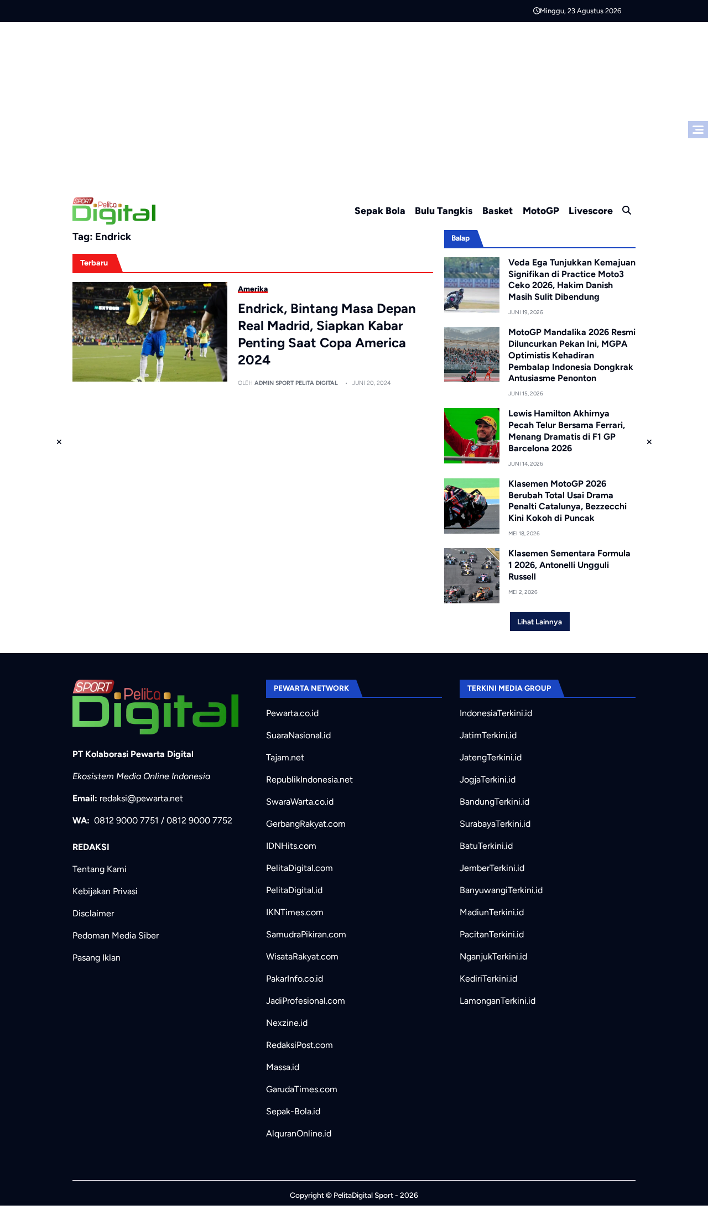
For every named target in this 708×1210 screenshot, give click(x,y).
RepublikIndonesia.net (309, 779)
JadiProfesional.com (305, 1000)
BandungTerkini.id (494, 801)
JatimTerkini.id (488, 735)
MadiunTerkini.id (492, 912)
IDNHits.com (291, 846)
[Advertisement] (354, 105)
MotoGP (541, 210)
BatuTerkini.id (486, 846)
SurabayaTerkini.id (495, 823)
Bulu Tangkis (443, 210)
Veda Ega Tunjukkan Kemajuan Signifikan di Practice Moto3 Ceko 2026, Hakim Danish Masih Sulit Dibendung (572, 279)
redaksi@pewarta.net (141, 798)
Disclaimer (93, 913)
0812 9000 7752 (199, 820)
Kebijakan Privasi (105, 891)
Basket (497, 210)
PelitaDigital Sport (363, 1195)
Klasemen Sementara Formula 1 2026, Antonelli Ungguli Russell (569, 565)
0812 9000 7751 (126, 820)
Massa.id (282, 1067)
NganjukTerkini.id (493, 956)
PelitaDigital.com (299, 868)
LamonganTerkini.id (497, 1000)
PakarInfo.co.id (294, 978)
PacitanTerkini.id (492, 934)
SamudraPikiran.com (306, 934)
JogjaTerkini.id (488, 779)
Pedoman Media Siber (115, 935)
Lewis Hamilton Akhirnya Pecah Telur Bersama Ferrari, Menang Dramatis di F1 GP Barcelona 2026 (566, 430)
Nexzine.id (287, 1023)
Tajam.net (285, 757)
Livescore (591, 210)
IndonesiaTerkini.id (496, 713)
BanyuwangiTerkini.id (501, 890)
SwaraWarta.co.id (300, 801)
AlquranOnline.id (298, 1133)
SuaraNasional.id (298, 735)
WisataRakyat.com (302, 956)
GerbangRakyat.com (306, 823)
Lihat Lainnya (539, 621)
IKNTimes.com (295, 912)
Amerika (253, 288)
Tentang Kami (99, 869)
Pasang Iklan (96, 957)
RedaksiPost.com (299, 1045)
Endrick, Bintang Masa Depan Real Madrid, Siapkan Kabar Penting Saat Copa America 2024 (327, 334)
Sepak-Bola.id (293, 1111)
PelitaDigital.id (294, 890)
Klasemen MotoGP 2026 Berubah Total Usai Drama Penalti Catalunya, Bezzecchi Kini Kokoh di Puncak (567, 500)
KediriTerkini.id (488, 978)
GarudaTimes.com (301, 1089)
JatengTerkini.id (491, 757)
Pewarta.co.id (292, 713)
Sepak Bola (380, 210)
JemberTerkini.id (492, 868)
